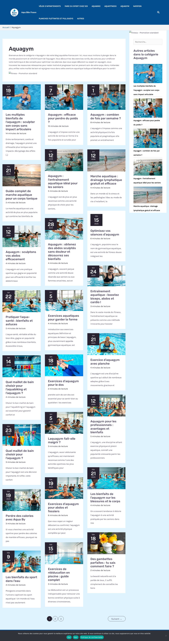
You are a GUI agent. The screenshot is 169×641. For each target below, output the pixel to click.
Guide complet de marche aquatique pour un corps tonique (21, 194)
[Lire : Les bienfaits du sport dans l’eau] (21, 561)
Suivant (116, 619)
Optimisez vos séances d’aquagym (104, 232)
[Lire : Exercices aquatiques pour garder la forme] (64, 300)
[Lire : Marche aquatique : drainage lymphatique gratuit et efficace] (106, 160)
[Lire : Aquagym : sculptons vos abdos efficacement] (21, 236)
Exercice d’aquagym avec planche (105, 361)
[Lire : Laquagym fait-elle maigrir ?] (64, 423)
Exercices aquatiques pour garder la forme (63, 317)
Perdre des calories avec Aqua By (19, 517)
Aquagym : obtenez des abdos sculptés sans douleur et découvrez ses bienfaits (62, 252)
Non (75, 637)
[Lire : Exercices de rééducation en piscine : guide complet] (64, 553)
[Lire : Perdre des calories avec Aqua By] (21, 500)
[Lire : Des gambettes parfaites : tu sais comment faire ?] (106, 543)
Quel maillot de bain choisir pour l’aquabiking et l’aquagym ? (20, 387)
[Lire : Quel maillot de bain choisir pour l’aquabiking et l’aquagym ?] (21, 366)
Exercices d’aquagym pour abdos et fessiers (63, 507)
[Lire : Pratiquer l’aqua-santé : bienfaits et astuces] (21, 301)
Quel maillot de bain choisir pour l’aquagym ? (20, 454)
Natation (137, 6)
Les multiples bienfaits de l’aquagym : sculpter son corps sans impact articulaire (20, 122)
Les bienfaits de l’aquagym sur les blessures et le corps (105, 497)
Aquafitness (110, 6)
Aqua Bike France (28, 12)
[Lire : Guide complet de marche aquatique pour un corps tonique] (21, 175)
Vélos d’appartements (50, 6)
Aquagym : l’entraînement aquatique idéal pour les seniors (62, 181)
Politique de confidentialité (92, 637)
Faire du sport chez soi (76, 6)
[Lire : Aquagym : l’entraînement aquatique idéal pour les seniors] (64, 160)
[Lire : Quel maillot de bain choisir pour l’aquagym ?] (21, 435)
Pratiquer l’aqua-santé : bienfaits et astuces (19, 320)
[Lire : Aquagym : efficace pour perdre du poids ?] (64, 97)
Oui (69, 637)
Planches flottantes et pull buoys (56, 18)
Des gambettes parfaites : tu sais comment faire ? (102, 562)
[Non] (166, 635)
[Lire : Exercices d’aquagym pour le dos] (64, 365)
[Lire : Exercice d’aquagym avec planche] (106, 344)
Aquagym (125, 6)
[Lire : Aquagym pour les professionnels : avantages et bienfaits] (106, 405)
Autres (80, 18)
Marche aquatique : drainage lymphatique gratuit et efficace (106, 180)
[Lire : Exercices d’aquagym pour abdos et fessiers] (64, 488)
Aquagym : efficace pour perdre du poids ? (63, 118)
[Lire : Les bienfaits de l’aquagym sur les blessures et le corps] (106, 478)
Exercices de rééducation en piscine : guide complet (59, 574)
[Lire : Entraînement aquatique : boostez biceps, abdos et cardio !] (106, 276)
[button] (158, 12)
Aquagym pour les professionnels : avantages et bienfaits (103, 427)
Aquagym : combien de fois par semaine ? (105, 116)
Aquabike (96, 6)
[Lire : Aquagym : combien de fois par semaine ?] (106, 97)
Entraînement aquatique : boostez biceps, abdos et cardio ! (104, 297)
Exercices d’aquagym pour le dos (63, 383)
